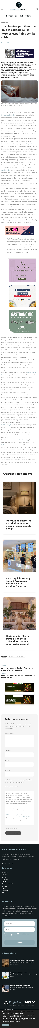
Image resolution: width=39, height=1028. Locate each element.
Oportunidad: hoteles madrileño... (22, 960)
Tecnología (5, 879)
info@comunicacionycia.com (13, 815)
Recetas (4, 888)
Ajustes (14, 1025)
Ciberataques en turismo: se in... (21, 985)
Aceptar (6, 1025)
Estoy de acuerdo (12, 787)
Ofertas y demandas (8, 884)
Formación (5, 890)
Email (7, 760)
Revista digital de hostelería (18, 16)
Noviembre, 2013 (5, 42)
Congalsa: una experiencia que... (21, 973)
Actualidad (4, 22)
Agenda (4, 881)
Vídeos (4, 893)
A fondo (4, 877)
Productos (5, 872)
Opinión (4, 886)
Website (8, 770)
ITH (26, 209)
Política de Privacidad (23, 817)
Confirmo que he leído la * (16, 935)
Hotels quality (23, 440)
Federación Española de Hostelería (12, 445)
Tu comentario (10, 733)
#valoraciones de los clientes (16, 656)
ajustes (18, 1021)
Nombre (8, 750)
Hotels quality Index (8, 115)
